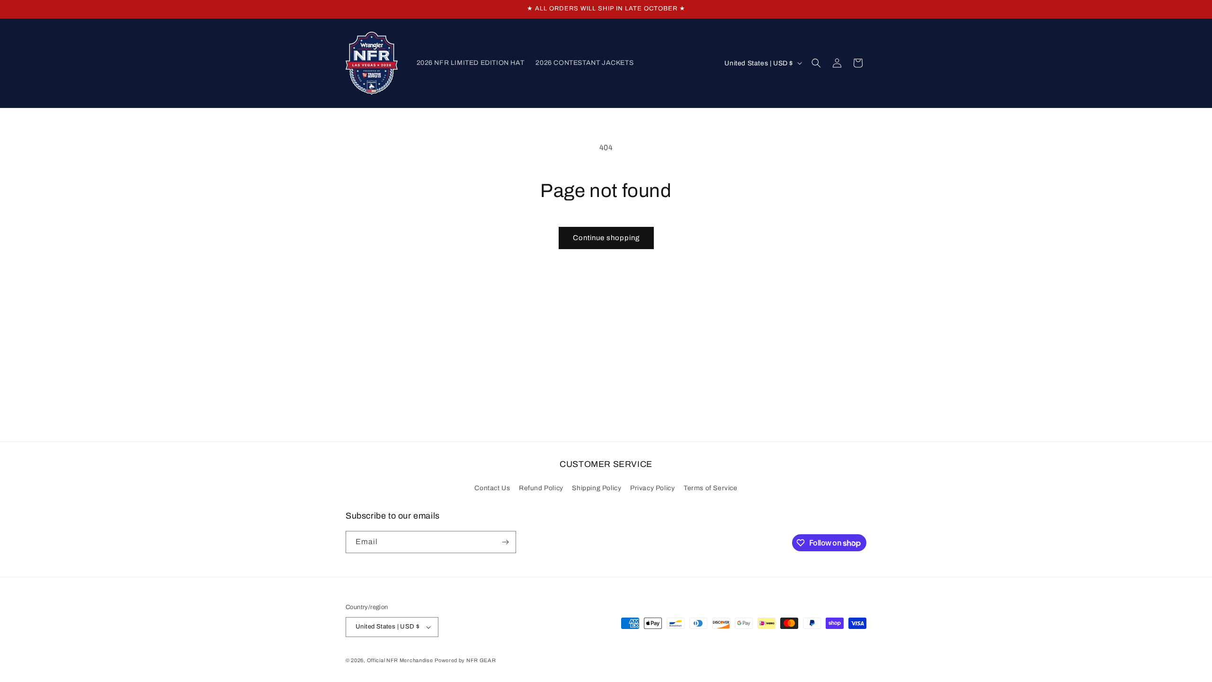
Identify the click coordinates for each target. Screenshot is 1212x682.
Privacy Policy (652, 488)
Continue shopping (606, 238)
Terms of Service (711, 488)
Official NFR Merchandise (400, 660)
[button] (816, 63)
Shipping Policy (596, 488)
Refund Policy (541, 488)
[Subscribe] (505, 542)
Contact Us (492, 488)
